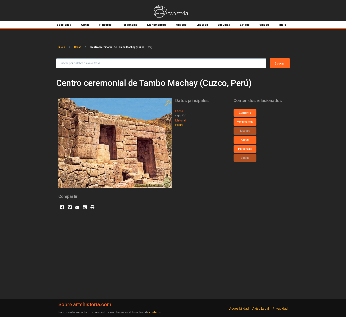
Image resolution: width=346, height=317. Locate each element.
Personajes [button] (245, 148)
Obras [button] (245, 139)
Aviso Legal (260, 308)
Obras (77, 47)
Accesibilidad (239, 308)
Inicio (61, 47)
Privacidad (280, 308)
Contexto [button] (245, 112)
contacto (155, 312)
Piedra (179, 125)
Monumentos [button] (245, 121)
